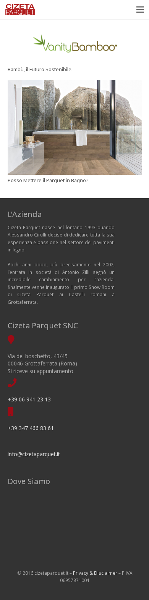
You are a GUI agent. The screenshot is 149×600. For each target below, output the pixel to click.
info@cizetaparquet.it (34, 454)
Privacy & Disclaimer (95, 573)
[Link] (20, 9)
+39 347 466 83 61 (31, 428)
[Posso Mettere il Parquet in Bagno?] (75, 127)
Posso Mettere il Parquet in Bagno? (48, 180)
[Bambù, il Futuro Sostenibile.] (75, 45)
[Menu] (140, 9)
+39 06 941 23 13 (29, 399)
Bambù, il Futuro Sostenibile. (40, 69)
